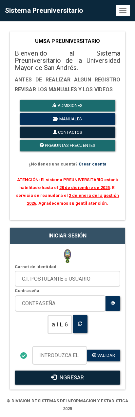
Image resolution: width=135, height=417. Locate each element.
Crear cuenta (92, 164)
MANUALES (69, 118)
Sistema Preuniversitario (44, 10)
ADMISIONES (70, 105)
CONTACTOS (69, 132)
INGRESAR (70, 377)
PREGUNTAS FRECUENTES (69, 145)
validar (105, 355)
